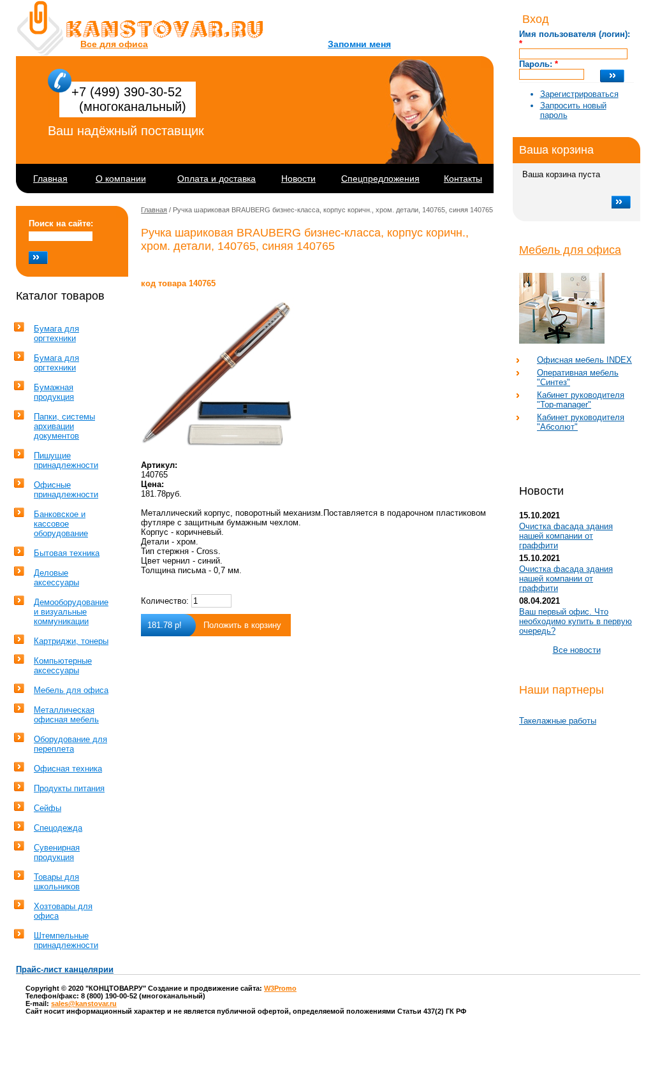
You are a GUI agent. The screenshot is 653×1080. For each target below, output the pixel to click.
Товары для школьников (57, 881)
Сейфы (47, 808)
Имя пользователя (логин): (574, 38)
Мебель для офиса (570, 250)
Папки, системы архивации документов (64, 426)
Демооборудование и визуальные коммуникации (71, 611)
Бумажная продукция (54, 392)
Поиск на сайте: (61, 223)
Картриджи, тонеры (71, 641)
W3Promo (280, 988)
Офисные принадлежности (66, 489)
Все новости (577, 650)
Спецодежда (58, 828)
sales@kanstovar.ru (84, 1003)
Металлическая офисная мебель (66, 714)
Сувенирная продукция (57, 852)
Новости (298, 178)
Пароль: (538, 64)
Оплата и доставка (216, 178)
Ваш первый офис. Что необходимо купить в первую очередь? (575, 621)
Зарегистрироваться (579, 94)
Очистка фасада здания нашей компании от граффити (566, 536)
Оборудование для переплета (70, 744)
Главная (50, 178)
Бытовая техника (66, 553)
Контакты (463, 178)
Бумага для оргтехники (56, 333)
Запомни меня (359, 44)
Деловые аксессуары (56, 577)
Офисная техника (68, 768)
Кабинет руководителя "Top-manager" (580, 399)
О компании (121, 178)
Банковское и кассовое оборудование (61, 523)
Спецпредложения (380, 178)
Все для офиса (114, 44)
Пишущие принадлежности (66, 460)
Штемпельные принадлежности (66, 940)
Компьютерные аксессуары (63, 665)
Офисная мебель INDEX (584, 360)
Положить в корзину (242, 625)
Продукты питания (69, 788)
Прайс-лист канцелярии (65, 969)
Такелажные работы (557, 721)
